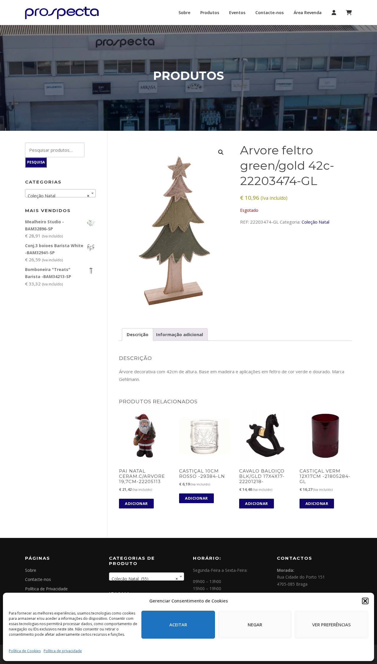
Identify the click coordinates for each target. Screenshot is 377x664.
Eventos (237, 12)
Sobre (184, 12)
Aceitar (178, 624)
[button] (365, 601)
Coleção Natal (315, 222)
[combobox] (60, 193)
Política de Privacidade (46, 589)
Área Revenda (308, 12)
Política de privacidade (63, 650)
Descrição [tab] (137, 334)
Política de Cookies (25, 650)
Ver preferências (331, 624)
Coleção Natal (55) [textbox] (145, 579)
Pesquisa (36, 162)
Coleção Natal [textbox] (59, 196)
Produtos (209, 12)
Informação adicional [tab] (179, 334)
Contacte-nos (269, 12)
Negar (255, 624)
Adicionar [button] (136, 503)
